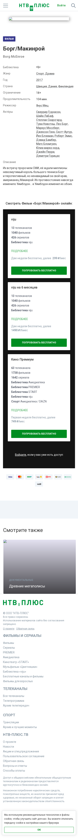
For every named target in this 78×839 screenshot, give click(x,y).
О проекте (8, 628)
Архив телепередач (16, 705)
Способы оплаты (14, 770)
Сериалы (9, 647)
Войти (61, 5)
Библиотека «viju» (14, 671)
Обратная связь (25, 628)
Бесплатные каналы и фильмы (23, 676)
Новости (8, 746)
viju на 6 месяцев (24, 287)
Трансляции (11, 722)
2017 (39, 80)
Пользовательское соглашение (23, 756)
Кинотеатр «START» (16, 662)
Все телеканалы (13, 696)
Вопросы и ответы (15, 765)
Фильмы (8, 642)
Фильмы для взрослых (18, 681)
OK (39, 829)
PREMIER (9, 652)
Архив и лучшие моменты (20, 727)
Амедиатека (11, 657)
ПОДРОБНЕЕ (19, 251)
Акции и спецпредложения (21, 751)
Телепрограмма (13, 700)
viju (13, 219)
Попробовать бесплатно (39, 270)
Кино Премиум (22, 359)
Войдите (20, 454)
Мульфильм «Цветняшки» (20, 666)
